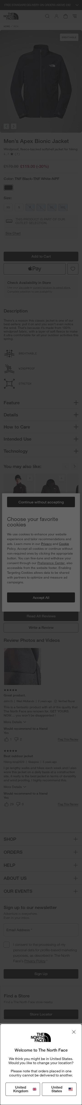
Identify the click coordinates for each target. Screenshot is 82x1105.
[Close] (74, 1032)
